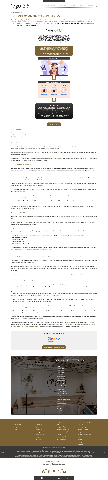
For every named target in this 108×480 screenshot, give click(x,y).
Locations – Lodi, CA (40, 434)
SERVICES (53, 6)
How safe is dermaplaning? (17, 136)
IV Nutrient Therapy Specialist (63, 436)
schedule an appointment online (74, 23)
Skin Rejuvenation (81, 439)
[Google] (43, 471)
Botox (58, 424)
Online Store (17, 426)
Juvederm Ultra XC (60, 437)
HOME (47, 6)
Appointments (38, 422)
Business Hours (39, 424)
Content (37, 437)
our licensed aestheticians (53, 158)
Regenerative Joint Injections (83, 436)
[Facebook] (48, 471)
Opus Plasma (80, 432)
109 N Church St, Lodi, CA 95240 (26, 25)
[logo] (20, 6)
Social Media (38, 439)
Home (12, 12)
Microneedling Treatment (83, 429)
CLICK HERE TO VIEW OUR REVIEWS (54, 347)
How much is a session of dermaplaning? (20, 133)
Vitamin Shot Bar (81, 444)
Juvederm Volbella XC (61, 439)
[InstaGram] (54, 471)
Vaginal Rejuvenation (82, 442)
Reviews (16, 429)
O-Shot (79, 431)
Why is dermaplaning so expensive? (19, 134)
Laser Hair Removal (82, 427)
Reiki (79, 437)
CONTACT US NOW (54, 124)
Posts (37, 426)
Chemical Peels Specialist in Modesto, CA (65, 426)
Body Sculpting (60, 364)
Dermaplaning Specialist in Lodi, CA (64, 429)
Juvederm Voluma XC (61, 440)
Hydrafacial (59, 434)
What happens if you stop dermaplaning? (20, 138)
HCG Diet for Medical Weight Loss (63, 431)
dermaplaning (48, 148)
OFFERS (90, 6)
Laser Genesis (80, 426)
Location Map (38, 432)
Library (37, 427)
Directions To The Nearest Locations (54, 464)
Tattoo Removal (81, 440)
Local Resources (39, 429)
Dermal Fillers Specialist (61, 427)
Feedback (16, 427)
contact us (60, 23)
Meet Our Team (18, 424)
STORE (73, 6)
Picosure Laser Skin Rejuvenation (84, 434)
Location (37, 431)
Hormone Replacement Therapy (63, 432)
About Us (16, 422)
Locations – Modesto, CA (41, 436)
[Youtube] (64, 471)
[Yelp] (59, 471)
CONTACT (81, 6)
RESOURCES (63, 6)
